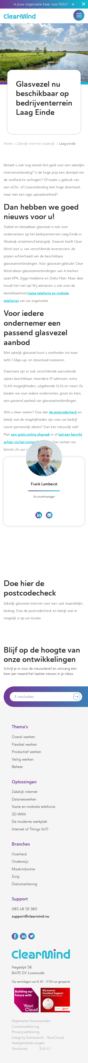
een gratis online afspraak (30, 434)
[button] (79, 15)
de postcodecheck (63, 412)
